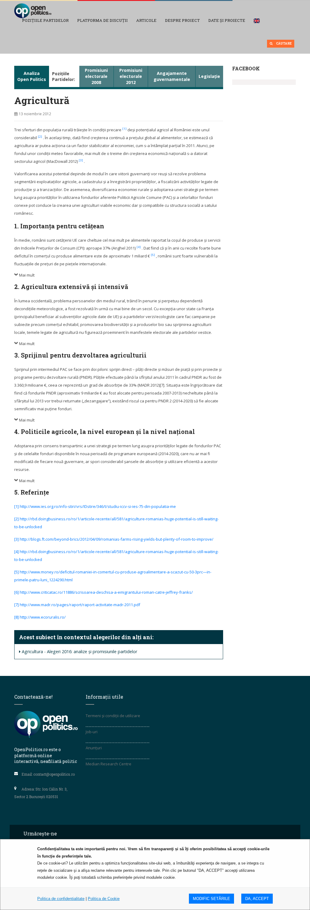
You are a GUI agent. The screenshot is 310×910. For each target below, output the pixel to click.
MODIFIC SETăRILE (211, 898)
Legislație (209, 76)
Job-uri (91, 731)
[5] (153, 255)
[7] (16, 604)
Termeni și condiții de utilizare (113, 715)
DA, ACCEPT (257, 898)
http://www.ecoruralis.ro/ (43, 617)
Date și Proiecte (226, 20)
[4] (139, 247)
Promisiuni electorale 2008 (96, 76)
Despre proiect (182, 20)
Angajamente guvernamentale (171, 76)
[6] (16, 592)
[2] (40, 137)
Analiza (31, 76)
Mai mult (27, 275)
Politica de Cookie (104, 898)
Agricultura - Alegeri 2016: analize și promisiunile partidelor (79, 651)
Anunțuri (94, 747)
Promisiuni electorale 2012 (130, 76)
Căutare (283, 43)
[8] (16, 617)
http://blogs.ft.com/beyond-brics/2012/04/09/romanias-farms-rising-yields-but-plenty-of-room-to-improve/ (116, 539)
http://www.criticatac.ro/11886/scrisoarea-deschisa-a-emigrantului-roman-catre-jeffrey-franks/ (106, 592)
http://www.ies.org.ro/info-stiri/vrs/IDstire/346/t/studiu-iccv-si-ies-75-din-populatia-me (98, 506)
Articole (146, 20)
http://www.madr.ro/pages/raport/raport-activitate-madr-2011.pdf (80, 604)
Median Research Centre (108, 764)
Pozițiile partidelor (45, 20)
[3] (81, 160)
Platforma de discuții (102, 20)
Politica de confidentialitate (60, 898)
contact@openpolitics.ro (54, 774)
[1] (124, 129)
